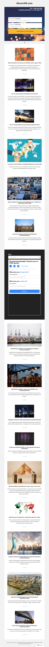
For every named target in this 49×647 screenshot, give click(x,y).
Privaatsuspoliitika (21, 642)
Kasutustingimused (30, 642)
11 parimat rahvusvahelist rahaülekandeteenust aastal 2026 (24, 164)
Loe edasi (24, 74)
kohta (11, 642)
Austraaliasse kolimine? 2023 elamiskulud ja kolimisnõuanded (24, 626)
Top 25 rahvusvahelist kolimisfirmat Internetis (24, 94)
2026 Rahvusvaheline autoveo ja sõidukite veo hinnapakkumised (24, 389)
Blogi (8, 642)
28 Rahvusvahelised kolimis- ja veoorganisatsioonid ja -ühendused (24, 448)
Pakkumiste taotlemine (25, 31)
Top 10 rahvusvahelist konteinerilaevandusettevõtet (24, 124)
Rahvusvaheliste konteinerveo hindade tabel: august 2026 (24, 63)
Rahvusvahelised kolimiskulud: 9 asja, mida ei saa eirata (24, 486)
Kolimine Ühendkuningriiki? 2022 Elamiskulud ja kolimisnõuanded (24, 597)
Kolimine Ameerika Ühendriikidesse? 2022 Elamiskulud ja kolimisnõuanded (24, 557)
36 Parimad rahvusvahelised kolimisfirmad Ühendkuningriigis (25, 234)
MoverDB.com (24, 3)
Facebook (36, 642)
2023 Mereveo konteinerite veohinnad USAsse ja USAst (24, 517)
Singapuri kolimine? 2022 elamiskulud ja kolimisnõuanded (24, 419)
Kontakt (15, 642)
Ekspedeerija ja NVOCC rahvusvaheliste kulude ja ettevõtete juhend (25, 349)
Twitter (40, 642)
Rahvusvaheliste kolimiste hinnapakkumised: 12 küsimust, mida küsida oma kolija (24, 202)
